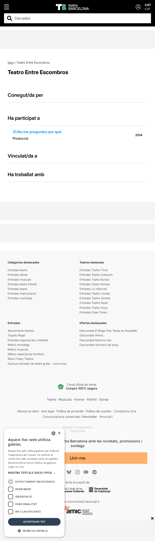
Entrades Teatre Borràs (94, 279)
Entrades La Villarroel (93, 288)
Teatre (51, 399)
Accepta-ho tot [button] (34, 521)
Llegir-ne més (16, 466)
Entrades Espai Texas (93, 312)
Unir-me (77, 458)
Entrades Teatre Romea (95, 284)
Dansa (103, 399)
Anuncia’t (105, 417)
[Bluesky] (69, 472)
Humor (79, 399)
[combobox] (81, 18)
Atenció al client (28, 411)
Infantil (92, 399)
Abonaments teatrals (21, 330)
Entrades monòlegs (20, 298)
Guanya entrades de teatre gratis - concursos (37, 363)
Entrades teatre (17, 270)
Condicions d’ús (125, 411)
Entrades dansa (18, 274)
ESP (147, 9)
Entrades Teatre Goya (94, 307)
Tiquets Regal (16, 335)
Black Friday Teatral (20, 358)
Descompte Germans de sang (99, 344)
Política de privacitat (70, 411)
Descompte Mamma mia (95, 340)
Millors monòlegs (18, 344)
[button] (34, 473)
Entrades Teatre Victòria (95, 298)
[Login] (138, 6)
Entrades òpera (17, 288)
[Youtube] (86, 472)
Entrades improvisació (22, 293)
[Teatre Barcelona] (72, 7)
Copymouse (77, 431)
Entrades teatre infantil (22, 284)
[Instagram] (77, 472)
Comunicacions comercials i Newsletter (70, 417)
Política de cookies (98, 411)
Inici (10, 62)
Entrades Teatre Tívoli (94, 270)
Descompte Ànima (91, 335)
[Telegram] (94, 472)
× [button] (59, 433)
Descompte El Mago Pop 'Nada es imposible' (109, 330)
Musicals (65, 399)
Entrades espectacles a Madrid (28, 340)
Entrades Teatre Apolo (94, 302)
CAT (148, 5)
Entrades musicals (19, 279)
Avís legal (47, 411)
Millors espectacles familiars (26, 354)
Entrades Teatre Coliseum (96, 274)
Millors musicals (18, 349)
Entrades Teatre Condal (95, 293)
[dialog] (34, 482)
